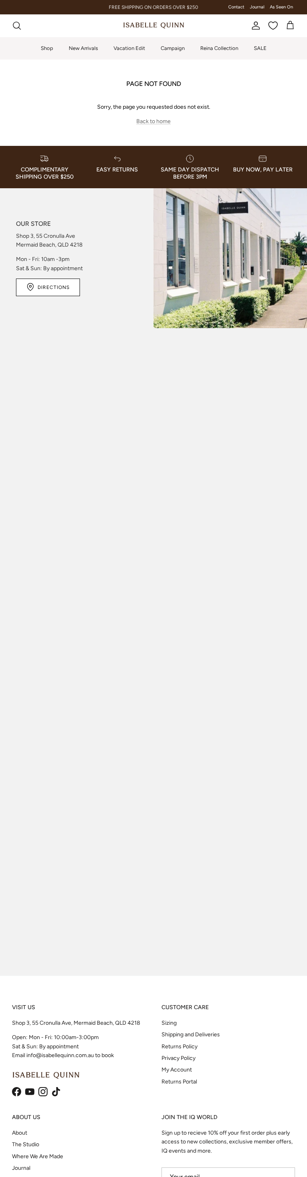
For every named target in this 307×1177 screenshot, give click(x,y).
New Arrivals (83, 48)
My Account (176, 1069)
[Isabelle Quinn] (154, 25)
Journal (257, 7)
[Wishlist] (273, 25)
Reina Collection (219, 48)
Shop (47, 48)
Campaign (173, 48)
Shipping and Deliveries (190, 1034)
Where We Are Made (37, 1156)
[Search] (17, 25)
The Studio (25, 1144)
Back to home (153, 121)
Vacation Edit (129, 48)
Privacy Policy (178, 1058)
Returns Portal (179, 1081)
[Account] (254, 25)
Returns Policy (179, 1046)
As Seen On (281, 7)
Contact (236, 7)
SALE (260, 48)
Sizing (169, 1023)
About (19, 1132)
